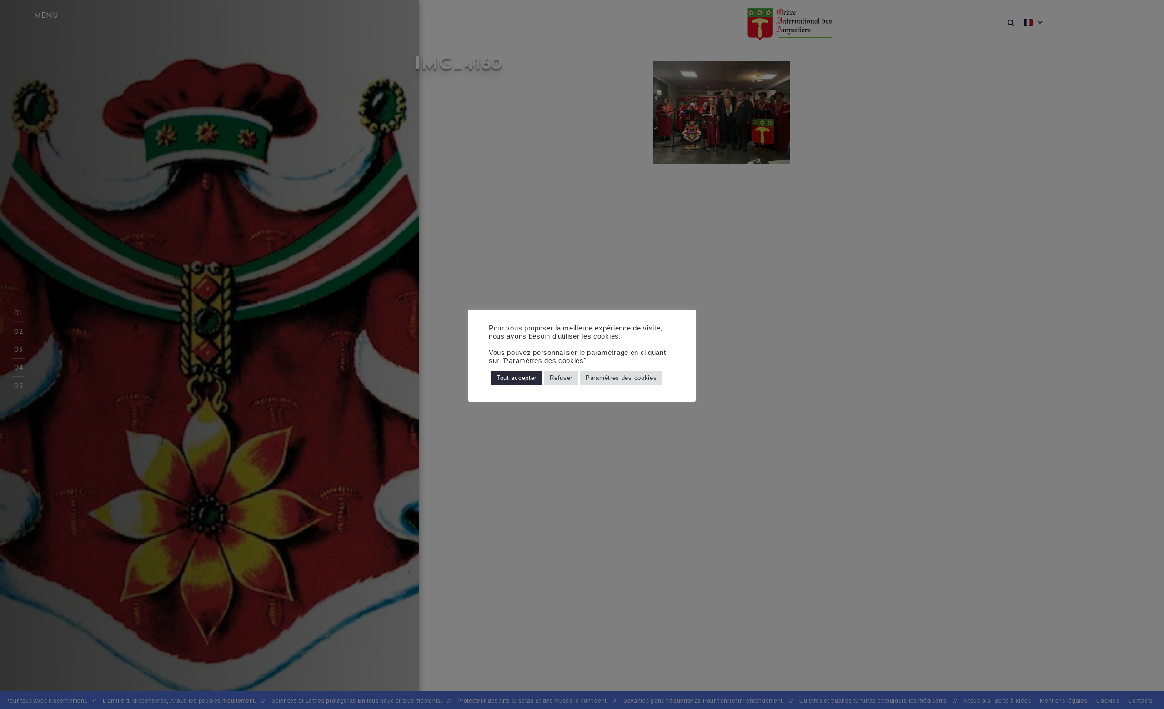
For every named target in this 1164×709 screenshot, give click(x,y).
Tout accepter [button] (517, 377)
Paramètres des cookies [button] (621, 377)
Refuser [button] (561, 377)
